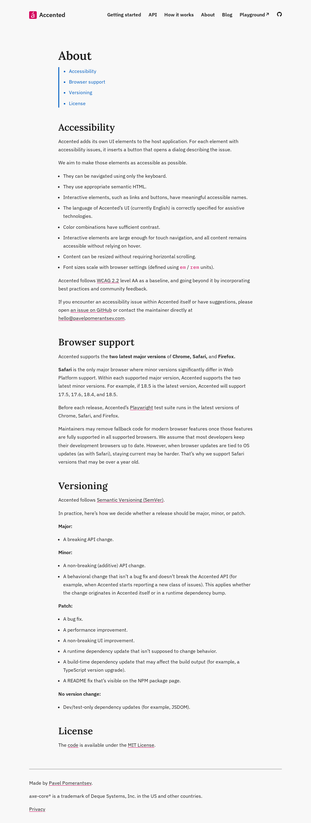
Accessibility (82, 71)
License (77, 103)
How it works (179, 15)
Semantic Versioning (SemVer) (130, 500)
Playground (252, 15)
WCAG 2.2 (108, 280)
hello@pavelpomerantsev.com (91, 318)
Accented (52, 15)
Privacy (37, 809)
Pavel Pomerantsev (70, 783)
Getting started (124, 15)
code (73, 745)
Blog (227, 15)
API (153, 15)
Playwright (141, 407)
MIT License (141, 745)
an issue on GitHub (91, 310)
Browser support (87, 82)
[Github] (279, 15)
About (208, 15)
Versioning (80, 92)
